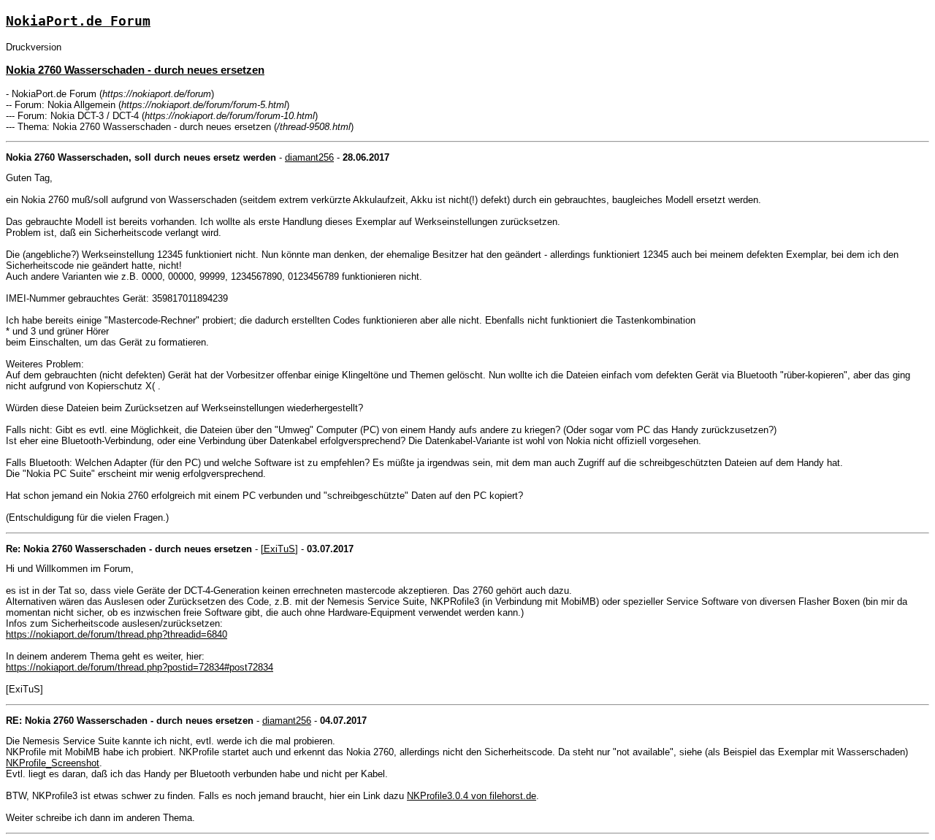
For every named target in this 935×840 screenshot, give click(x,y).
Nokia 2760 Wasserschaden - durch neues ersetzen (135, 70)
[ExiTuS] (279, 548)
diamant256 (309, 157)
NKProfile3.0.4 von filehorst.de (471, 795)
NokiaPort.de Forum (78, 20)
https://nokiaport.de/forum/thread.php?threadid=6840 (116, 634)
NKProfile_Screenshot (52, 762)
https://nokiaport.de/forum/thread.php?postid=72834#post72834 (139, 667)
